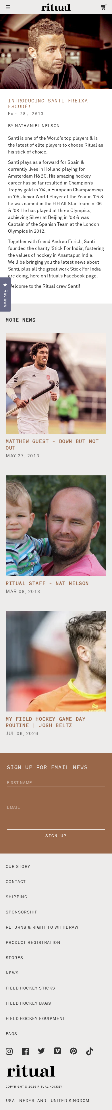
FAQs (12, 1034)
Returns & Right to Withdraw (42, 928)
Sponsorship (22, 912)
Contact (16, 882)
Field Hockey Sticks (30, 988)
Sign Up (56, 835)
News (12, 973)
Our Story (18, 867)
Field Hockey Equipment (35, 1019)
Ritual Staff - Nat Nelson (47, 583)
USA (10, 1101)
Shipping (17, 897)
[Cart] (104, 7)
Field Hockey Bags (28, 1004)
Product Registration (33, 943)
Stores (14, 958)
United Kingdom (70, 1101)
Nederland (33, 1101)
